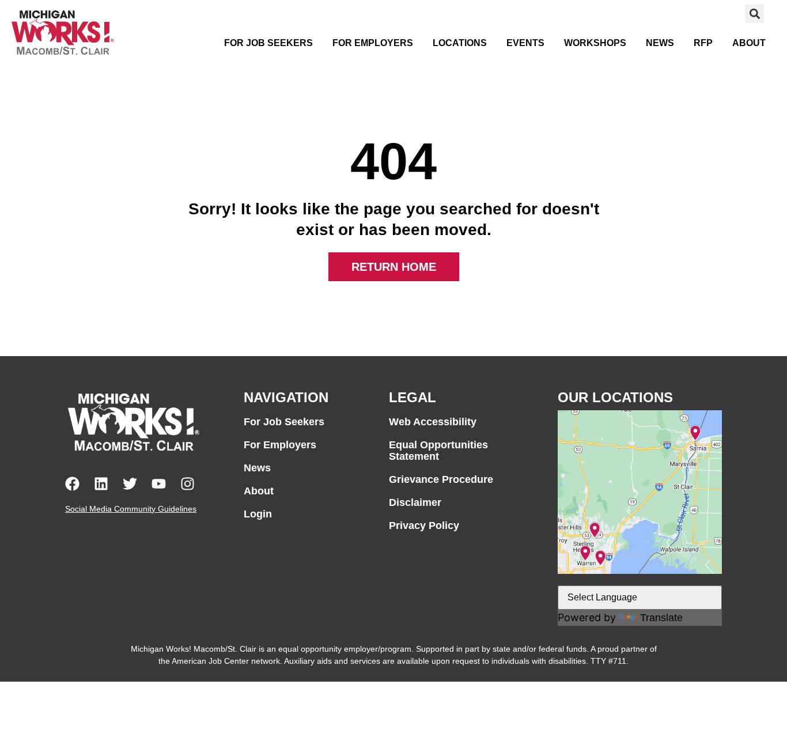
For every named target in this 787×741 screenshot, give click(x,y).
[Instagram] (187, 484)
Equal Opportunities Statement (438, 450)
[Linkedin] (101, 484)
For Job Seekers (268, 43)
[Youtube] (159, 484)
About (749, 43)
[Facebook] (72, 484)
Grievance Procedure (441, 479)
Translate (661, 617)
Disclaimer (415, 502)
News (660, 43)
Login (258, 514)
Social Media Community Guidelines (130, 508)
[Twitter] (130, 484)
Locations (460, 43)
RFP (703, 43)
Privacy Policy (424, 525)
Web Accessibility (432, 422)
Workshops (595, 43)
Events (525, 43)
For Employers (372, 43)
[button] (754, 13)
